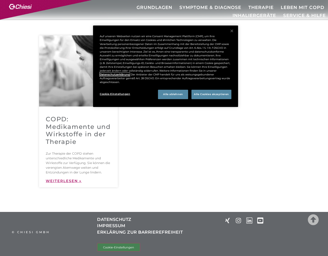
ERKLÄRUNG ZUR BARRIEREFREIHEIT (140, 232)
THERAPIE (261, 7)
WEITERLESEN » (64, 181)
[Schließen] (232, 31)
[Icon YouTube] (260, 221)
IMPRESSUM (111, 225)
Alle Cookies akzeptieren (211, 94)
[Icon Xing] (227, 221)
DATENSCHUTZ (114, 219)
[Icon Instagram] (238, 221)
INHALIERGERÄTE (254, 15)
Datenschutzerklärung (115, 74)
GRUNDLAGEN (154, 7)
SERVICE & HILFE (304, 15)
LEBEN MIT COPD (302, 7)
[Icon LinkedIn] (249, 221)
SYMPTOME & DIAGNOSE (210, 7)
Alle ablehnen (173, 94)
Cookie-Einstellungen (118, 247)
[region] (165, 66)
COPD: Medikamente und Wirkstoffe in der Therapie (78, 130)
